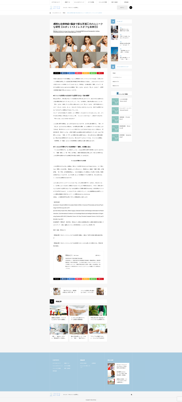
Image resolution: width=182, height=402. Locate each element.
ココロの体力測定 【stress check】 (124, 100)
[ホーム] (50, 12)
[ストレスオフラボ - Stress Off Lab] (55, 7)
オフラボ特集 (91, 2)
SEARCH (130, 7)
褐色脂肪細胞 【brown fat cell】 (125, 127)
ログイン (122, 7)
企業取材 (94, 363)
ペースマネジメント (117, 77)
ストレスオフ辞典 (103, 2)
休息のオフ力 (116, 81)
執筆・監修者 (115, 2)
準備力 (114, 73)
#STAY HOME (83, 363)
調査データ (67, 2)
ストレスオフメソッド (79, 2)
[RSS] (131, 394)
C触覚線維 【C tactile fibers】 (125, 118)
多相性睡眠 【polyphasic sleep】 (125, 136)
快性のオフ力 (116, 85)
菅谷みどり (69, 255)
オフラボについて (56, 2)
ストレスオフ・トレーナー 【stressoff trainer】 (125, 109)
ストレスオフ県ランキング (85, 366)
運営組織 (126, 2)
